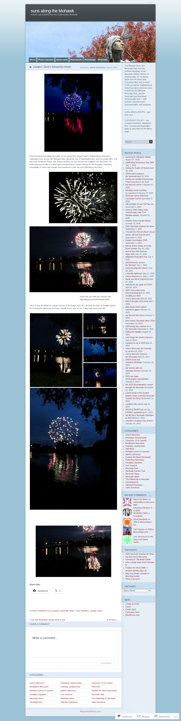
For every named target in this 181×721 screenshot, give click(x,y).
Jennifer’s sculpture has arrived (139, 421)
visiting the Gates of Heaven (137, 168)
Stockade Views (67, 611)
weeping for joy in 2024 (135, 343)
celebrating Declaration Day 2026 (139, 162)
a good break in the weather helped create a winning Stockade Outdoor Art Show (139, 395)
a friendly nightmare (133, 273)
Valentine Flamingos (69, 702)
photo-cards (62, 60)
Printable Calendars (38, 694)
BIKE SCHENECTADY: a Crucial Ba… (141, 513)
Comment (106, 663)
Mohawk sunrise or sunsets (42, 690)
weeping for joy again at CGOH (138, 285)
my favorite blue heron (135, 315)
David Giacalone (140, 519)
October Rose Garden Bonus (138, 221)
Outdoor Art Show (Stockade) (104, 690)
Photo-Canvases (46, 60)
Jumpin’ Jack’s (109, 305)
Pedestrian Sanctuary (134, 460)
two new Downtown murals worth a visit (48, 620)
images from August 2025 (136, 240)
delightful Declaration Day (136, 257)
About (33, 60)
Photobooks (76, 60)
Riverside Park (98, 694)
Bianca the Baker (140, 499)
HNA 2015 (96, 687)
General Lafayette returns (136, 268)
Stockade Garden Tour (135, 471)
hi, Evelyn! (111, 620)
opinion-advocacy (68, 690)
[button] (56, 350)
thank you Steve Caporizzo (137, 279)
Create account (132, 604)
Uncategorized (36, 702)
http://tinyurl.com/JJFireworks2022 (95, 299)
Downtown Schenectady (71, 683)
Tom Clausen (139, 529)
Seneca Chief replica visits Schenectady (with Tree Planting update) (136, 212)
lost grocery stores (133, 185)
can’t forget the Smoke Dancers (139, 337)
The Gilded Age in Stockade (103, 698)
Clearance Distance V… (143, 508)
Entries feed (130, 609)
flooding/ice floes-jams (39, 687)
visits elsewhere (98, 702)
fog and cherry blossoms (136, 557)
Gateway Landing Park (70, 687)
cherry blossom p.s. (134, 276)
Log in (128, 607)
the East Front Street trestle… (143, 539)
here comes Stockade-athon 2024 (140, 321)
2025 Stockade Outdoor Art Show (139, 226)
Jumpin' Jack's (96, 611)
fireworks (85, 611)
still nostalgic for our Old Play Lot (139, 204)
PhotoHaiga (89, 60)
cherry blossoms (37, 683)
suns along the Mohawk (52, 10)
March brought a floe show (136, 301)
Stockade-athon (67, 698)
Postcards (102, 60)
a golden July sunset (134, 404)
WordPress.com (132, 615)
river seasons (66, 694)
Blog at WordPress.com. (90, 711)
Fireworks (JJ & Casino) (48, 611)
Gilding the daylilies (133, 332)
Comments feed (132, 612)
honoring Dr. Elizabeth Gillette (138, 157)
